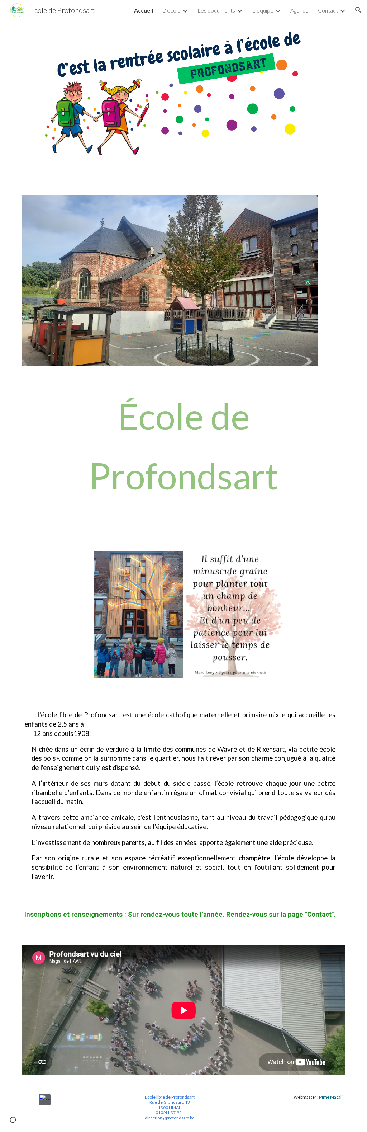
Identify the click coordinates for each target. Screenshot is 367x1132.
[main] (184, 445)
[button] (358, 10)
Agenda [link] (299, 10)
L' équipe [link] (262, 10)
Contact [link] (328, 10)
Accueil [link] (143, 10)
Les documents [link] (216, 10)
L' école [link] (171, 10)
